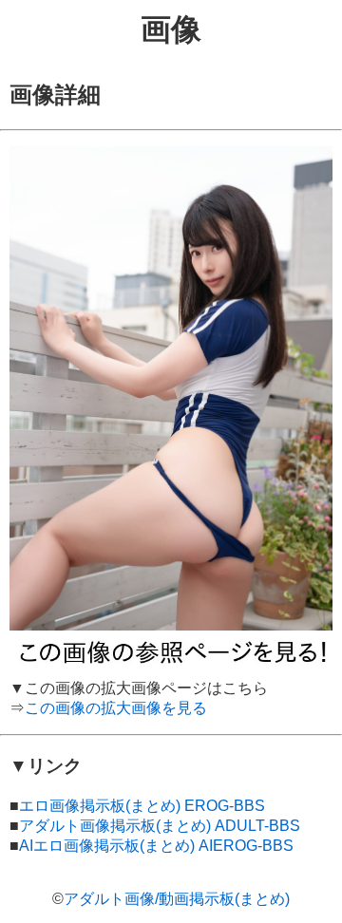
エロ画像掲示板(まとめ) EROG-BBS (142, 806)
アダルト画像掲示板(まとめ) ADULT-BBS (159, 826)
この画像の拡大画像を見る (116, 708)
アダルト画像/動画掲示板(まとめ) (177, 899)
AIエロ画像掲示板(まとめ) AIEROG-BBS (156, 846)
